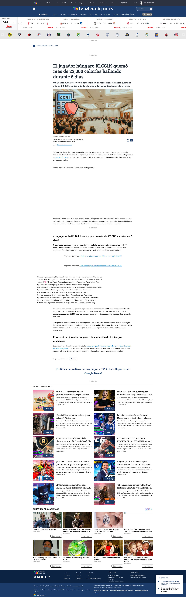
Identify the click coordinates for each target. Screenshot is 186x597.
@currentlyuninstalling (46, 277)
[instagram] (38, 578)
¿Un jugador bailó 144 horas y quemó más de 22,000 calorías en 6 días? (170, 583)
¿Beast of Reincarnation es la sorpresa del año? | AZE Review (73, 416)
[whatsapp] (49, 578)
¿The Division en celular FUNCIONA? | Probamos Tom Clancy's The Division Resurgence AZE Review (134, 486)
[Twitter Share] (131, 140)
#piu (97, 282)
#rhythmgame (69, 285)
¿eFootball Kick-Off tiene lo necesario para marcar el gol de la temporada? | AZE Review (72, 463)
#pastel (84, 298)
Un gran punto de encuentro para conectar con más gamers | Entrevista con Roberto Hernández (134, 463)
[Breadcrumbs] (35, 45)
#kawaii (79, 290)
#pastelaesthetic (52, 300)
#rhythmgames (58, 295)
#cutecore (87, 290)
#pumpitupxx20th (55, 285)
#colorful (84, 292)
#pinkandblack (55, 298)
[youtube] (42, 578)
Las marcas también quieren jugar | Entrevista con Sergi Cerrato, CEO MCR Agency (134, 393)
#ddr (55, 282)
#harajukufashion (58, 292)
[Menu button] (41, 9)
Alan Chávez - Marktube (67, 141)
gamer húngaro (61, 157)
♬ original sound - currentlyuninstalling (79, 303)
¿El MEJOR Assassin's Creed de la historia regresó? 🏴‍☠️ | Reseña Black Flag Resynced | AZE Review (74, 440)
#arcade (78, 285)
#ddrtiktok (81, 282)
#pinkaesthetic (43, 298)
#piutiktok (41, 300)
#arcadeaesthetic (44, 292)
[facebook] (45, 578)
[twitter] (35, 578)
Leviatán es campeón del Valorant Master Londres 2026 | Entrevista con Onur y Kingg (134, 416)
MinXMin (50, 27)
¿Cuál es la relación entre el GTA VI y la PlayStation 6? (101, 256)
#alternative (71, 287)
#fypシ (49, 282)
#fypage (85, 285)
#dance (67, 295)
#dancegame (78, 300)
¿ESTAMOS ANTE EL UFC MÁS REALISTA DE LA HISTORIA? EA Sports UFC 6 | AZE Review (134, 440)
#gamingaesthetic (73, 292)
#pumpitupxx (42, 285)
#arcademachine (43, 287)
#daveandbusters (44, 295)
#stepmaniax (42, 303)
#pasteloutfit (93, 298)
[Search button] (151, 9)
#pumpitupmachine (85, 287)
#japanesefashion (69, 290)
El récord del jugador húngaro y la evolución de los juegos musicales (170, 589)
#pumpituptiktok (44, 290)
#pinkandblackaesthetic (71, 298)
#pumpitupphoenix (55, 303)
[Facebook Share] (128, 140)
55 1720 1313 (134, 577)
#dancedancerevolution (66, 282)
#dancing (75, 295)
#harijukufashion (66, 300)
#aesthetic (97, 287)
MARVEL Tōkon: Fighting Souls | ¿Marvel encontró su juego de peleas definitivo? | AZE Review (72, 393)
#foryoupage (56, 290)
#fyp (81, 295)
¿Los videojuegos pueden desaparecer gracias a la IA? (101, 266)
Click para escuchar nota (64, 145)
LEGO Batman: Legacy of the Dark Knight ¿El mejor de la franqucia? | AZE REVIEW (73, 486)
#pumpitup (90, 282)
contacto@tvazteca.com (137, 575)
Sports (73, 359)
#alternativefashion (58, 287)
